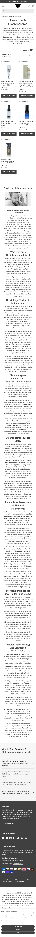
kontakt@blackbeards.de (14, 860)
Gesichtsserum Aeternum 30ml (26, 123)
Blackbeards (9, 877)
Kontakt (4, 879)
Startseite (4, 16)
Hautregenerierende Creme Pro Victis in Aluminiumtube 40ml (26, 84)
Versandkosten (6, 895)
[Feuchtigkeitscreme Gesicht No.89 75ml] (9, 149)
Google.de (24, 1)
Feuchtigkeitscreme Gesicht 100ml (7, 83)
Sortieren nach (6, 54)
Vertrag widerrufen (6, 883)
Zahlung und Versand (7, 881)
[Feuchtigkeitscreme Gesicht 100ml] (9, 71)
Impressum (10, 879)
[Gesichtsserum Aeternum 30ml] (27, 111)
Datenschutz (22, 879)
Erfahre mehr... (18, 43)
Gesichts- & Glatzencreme (14, 16)
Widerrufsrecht (30, 879)
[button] (33, 5)
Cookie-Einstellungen (19, 881)
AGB (16, 879)
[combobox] (18, 11)
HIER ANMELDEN (9, 823)
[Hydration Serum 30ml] (9, 111)
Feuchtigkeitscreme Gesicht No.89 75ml (7, 161)
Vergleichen (25, 50)
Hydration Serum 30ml (8, 122)
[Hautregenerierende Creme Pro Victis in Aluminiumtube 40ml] (27, 71)
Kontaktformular (18, 864)
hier (10, 908)
